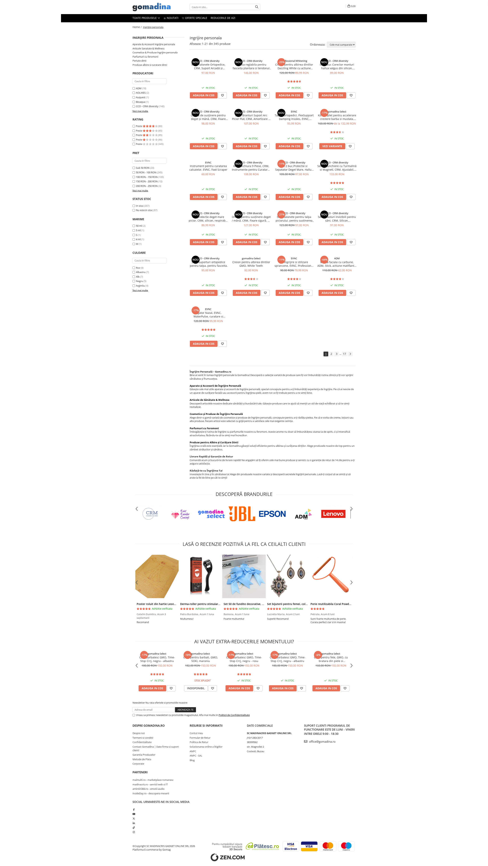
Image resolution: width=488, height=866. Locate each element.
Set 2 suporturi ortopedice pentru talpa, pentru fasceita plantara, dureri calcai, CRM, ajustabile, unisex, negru (208, 264)
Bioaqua (140, 102)
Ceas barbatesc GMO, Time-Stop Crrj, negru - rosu (244, 659)
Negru (139, 281)
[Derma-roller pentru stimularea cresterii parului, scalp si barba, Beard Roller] (200, 576)
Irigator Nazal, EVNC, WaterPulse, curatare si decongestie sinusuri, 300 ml (208, 314)
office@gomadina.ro (322, 741)
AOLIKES (141, 92)
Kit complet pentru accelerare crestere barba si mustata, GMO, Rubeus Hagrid (337, 117)
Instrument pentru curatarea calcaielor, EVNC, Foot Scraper (208, 167)
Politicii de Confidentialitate (234, 715)
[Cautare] (256, 7)
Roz (138, 267)
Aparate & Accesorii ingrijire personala (153, 44)
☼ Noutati (171, 18)
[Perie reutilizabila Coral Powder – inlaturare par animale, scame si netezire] (331, 576)
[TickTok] (133, 827)
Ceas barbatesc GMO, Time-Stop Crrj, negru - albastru (157, 659)
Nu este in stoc (144, 210)
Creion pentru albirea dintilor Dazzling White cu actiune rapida (294, 66)
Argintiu (140, 285)
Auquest (140, 97)
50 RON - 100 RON (146, 172)
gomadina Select (337, 111)
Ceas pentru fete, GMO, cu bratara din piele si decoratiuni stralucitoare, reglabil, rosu (331, 659)
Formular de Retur (200, 737)
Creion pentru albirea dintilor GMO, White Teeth (251, 264)
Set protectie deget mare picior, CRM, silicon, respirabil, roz (208, 218)
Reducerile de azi (223, 18)
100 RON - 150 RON (147, 177)
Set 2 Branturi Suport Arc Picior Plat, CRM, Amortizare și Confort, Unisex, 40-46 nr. (251, 117)
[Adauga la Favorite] (222, 95)
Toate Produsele (144, 18)
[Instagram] (133, 832)
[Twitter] (133, 818)
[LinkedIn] (133, 823)
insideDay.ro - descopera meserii (150, 793)
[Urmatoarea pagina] (350, 354)
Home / (137, 27)
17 (344, 354)
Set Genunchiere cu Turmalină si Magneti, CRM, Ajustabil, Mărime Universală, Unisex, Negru (336, 167)
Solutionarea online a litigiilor (206, 746)
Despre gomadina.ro (148, 725)
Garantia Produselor (143, 754)
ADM (138, 88)
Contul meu (196, 733)
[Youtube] (133, 814)
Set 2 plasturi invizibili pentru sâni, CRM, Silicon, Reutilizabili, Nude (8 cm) (337, 218)
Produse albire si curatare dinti (149, 65)
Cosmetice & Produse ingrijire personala (154, 52)
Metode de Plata (141, 759)
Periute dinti (139, 60)
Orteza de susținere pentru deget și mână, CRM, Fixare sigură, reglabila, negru (208, 117)
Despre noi (138, 733)
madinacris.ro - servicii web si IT (150, 784)
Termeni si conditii (142, 737)
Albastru (140, 272)
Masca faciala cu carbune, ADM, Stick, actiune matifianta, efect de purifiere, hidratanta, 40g (336, 264)
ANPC (193, 751)
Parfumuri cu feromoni (145, 56)
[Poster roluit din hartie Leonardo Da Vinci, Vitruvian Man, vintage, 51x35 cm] (157, 576)
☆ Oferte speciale (194, 18)
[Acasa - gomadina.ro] (151, 7)
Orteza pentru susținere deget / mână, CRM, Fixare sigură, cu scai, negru (251, 218)
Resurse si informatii (206, 725)
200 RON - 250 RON (147, 186)
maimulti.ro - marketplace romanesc (152, 780)
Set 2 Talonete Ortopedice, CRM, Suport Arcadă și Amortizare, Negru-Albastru (208, 66)
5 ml (138, 230)
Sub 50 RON (142, 168)
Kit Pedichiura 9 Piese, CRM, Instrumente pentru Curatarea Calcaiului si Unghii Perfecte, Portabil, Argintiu (251, 167)
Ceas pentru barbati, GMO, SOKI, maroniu (200, 659)
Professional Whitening (294, 61)
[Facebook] (133, 809)
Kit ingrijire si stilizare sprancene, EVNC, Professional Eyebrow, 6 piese (294, 264)
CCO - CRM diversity (147, 106)
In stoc (140, 205)
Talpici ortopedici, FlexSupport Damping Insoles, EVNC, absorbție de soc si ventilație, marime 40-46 (294, 117)
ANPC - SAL (196, 755)
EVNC (294, 111)
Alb (138, 276)
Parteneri (140, 772)
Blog (192, 760)
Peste (139, 126)
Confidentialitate (142, 742)
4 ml (138, 239)
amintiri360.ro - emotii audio (148, 788)
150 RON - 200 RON (147, 181)
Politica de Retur (199, 742)
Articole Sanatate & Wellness (148, 48)
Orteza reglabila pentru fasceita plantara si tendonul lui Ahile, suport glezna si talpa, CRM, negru (251, 66)
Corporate (138, 763)
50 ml (139, 225)
